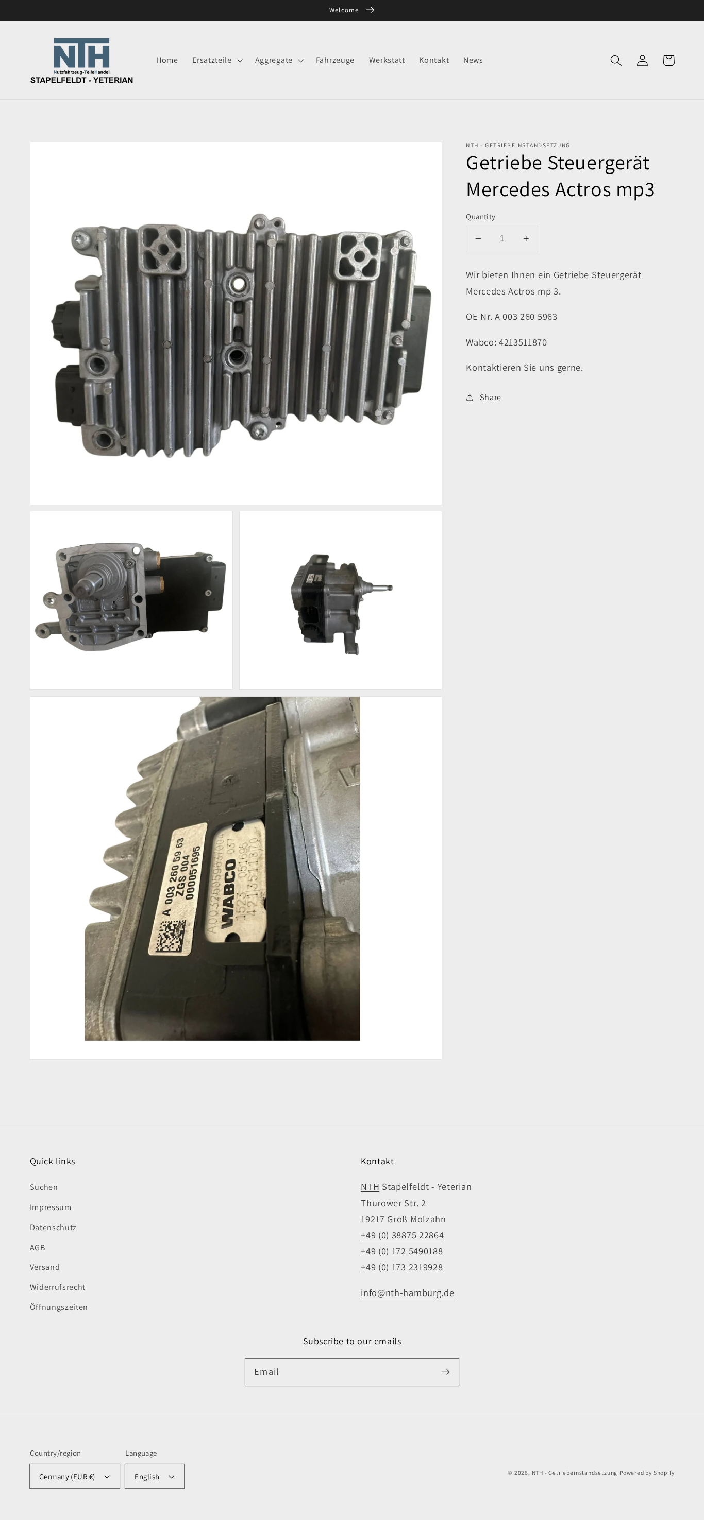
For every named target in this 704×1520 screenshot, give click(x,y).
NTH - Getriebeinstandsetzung (575, 1472)
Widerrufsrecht (58, 1287)
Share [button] (490, 397)
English (147, 1476)
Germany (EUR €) (67, 1476)
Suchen (44, 1187)
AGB (37, 1247)
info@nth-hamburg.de (407, 1292)
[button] (216, 60)
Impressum (51, 1207)
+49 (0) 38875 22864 (402, 1235)
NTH (370, 1186)
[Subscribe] (445, 1372)
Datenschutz (53, 1227)
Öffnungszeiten (59, 1307)
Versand (45, 1267)
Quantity (481, 216)
